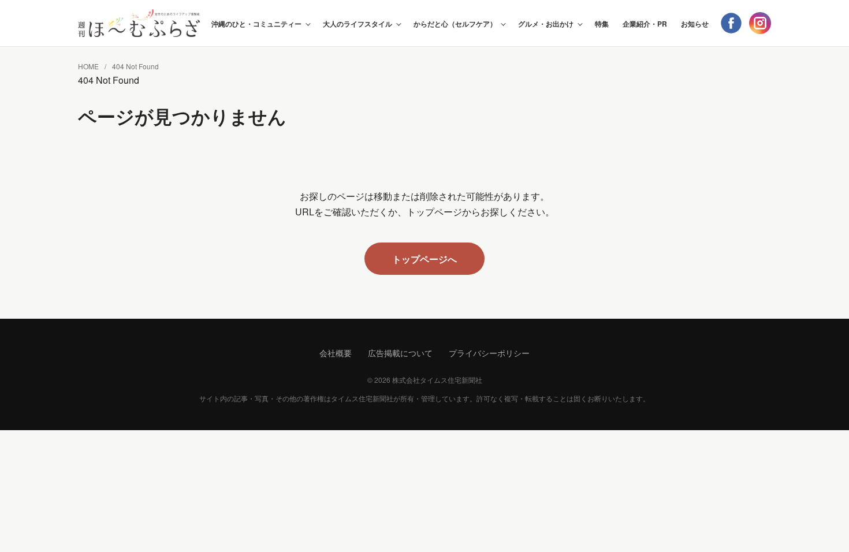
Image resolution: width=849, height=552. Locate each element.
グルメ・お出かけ (546, 23)
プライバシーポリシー (489, 353)
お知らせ (695, 23)
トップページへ (424, 259)
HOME (88, 66)
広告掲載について (400, 353)
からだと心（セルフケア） (455, 23)
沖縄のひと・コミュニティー (256, 23)
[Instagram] (760, 23)
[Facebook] (731, 23)
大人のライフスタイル (357, 23)
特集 (602, 23)
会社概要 (335, 353)
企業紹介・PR (645, 23)
